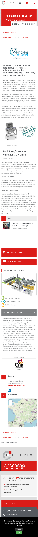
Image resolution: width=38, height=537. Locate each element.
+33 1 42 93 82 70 (12, 515)
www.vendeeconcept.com (16, 385)
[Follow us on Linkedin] (9, 390)
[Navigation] (20, 3)
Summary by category (10, 33)
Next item (25, 37)
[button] (11, 252)
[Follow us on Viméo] (16, 465)
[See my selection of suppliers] (27, 3)
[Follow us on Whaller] (21, 465)
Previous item (7, 37)
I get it (19, 533)
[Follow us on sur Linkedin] (6, 465)
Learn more (19, 529)
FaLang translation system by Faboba (9, 442)
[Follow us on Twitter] (11, 465)
